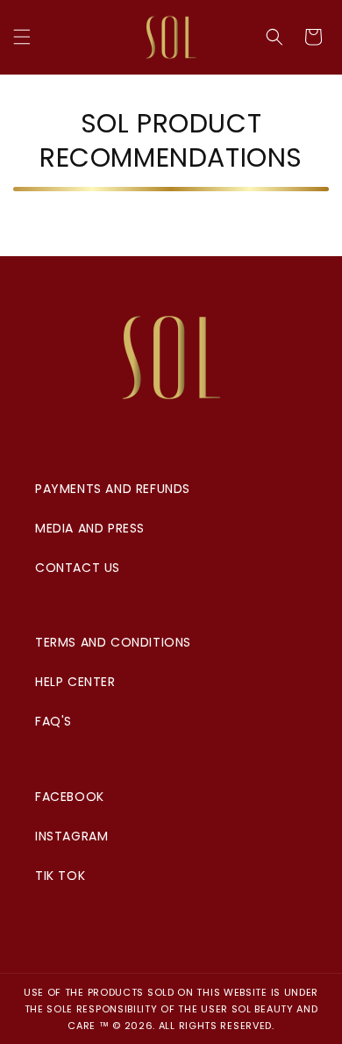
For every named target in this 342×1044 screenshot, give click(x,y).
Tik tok (60, 875)
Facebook (69, 796)
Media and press (90, 528)
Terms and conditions (113, 642)
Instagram (71, 836)
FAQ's (53, 721)
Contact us (77, 567)
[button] (22, 37)
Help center (75, 681)
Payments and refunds (112, 488)
